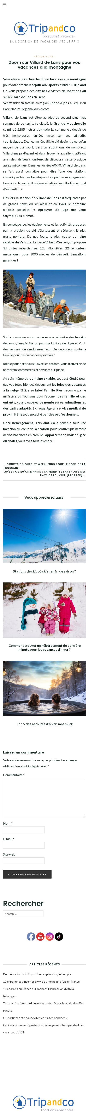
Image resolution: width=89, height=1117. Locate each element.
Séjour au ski (44, 56)
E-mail (8, 839)
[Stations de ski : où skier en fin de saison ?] (44, 535)
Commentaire (14, 775)
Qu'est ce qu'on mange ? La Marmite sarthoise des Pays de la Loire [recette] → (45, 473)
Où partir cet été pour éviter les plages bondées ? (35, 1018)
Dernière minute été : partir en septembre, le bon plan (37, 974)
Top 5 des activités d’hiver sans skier (45, 724)
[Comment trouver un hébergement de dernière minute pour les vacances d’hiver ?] (44, 609)
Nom (7, 823)
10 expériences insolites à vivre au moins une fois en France (41, 981)
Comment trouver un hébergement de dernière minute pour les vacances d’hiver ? (44, 647)
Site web (9, 854)
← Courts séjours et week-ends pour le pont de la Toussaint (44, 466)
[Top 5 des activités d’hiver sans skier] (44, 688)
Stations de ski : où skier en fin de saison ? (44, 571)
